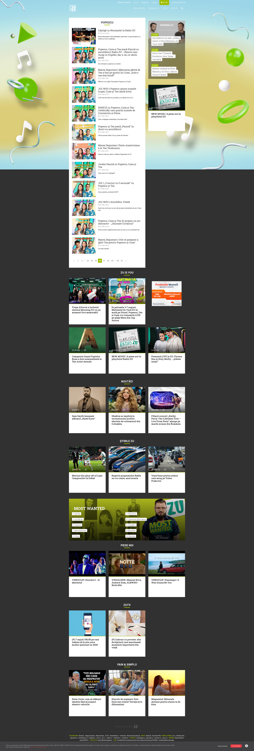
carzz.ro (164, 738)
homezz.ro (157, 738)
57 (122, 260)
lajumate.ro (149, 738)
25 (96, 260)
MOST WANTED (89, 508)
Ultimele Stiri (180, 735)
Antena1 (81, 735)
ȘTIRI (165, 8)
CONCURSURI (139, 8)
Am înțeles (237, 746)
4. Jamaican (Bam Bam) (136, 519)
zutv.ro (98, 738)
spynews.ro (73, 738)
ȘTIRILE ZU (127, 441)
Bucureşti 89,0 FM (179, 2)
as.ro (103, 738)
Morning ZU (166, 25)
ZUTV (107, 735)
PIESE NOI (127, 545)
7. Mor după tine (79, 530)
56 (118, 260)
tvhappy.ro (92, 738)
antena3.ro (117, 738)
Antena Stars (100, 735)
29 (112, 260)
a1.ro (173, 735)
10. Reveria (130, 536)
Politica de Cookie (222, 746)
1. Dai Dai (76, 514)
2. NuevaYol (131, 514)
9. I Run (76, 536)
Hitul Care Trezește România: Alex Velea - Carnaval (163, 56)
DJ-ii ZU (135, 2)
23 (88, 260)
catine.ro (109, 738)
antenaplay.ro (140, 738)
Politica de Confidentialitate (38, 747)
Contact (154, 2)
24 (92, 260)
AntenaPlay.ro (114, 735)
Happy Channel (90, 735)
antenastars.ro (83, 738)
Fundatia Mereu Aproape (166, 740)
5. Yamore (77, 525)
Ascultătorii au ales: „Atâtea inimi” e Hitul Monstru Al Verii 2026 (166, 41)
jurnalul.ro (125, 738)
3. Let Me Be (78, 519)
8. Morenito (131, 530)
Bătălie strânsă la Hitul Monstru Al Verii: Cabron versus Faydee (164, 71)
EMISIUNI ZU (153, 8)
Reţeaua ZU (145, 2)
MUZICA (174, 8)
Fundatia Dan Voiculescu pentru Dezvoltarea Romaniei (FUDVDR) (137, 740)
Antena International (133, 735)
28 (108, 260)
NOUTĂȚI (127, 381)
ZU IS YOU (127, 272)
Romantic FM (156, 735)
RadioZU (148, 735)
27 (104, 260)
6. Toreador (131, 525)
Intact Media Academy (105, 740)
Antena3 (123, 735)
